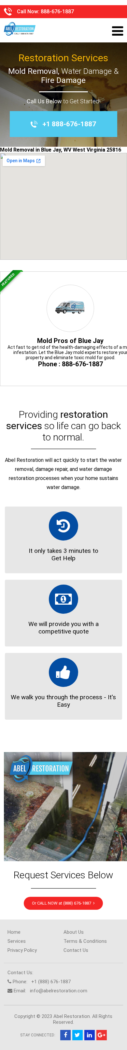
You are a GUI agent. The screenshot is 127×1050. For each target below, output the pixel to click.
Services (16, 941)
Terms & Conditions (85, 941)
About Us (74, 932)
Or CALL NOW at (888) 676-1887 (62, 903)
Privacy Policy (22, 950)
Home (14, 932)
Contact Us (76, 950)
